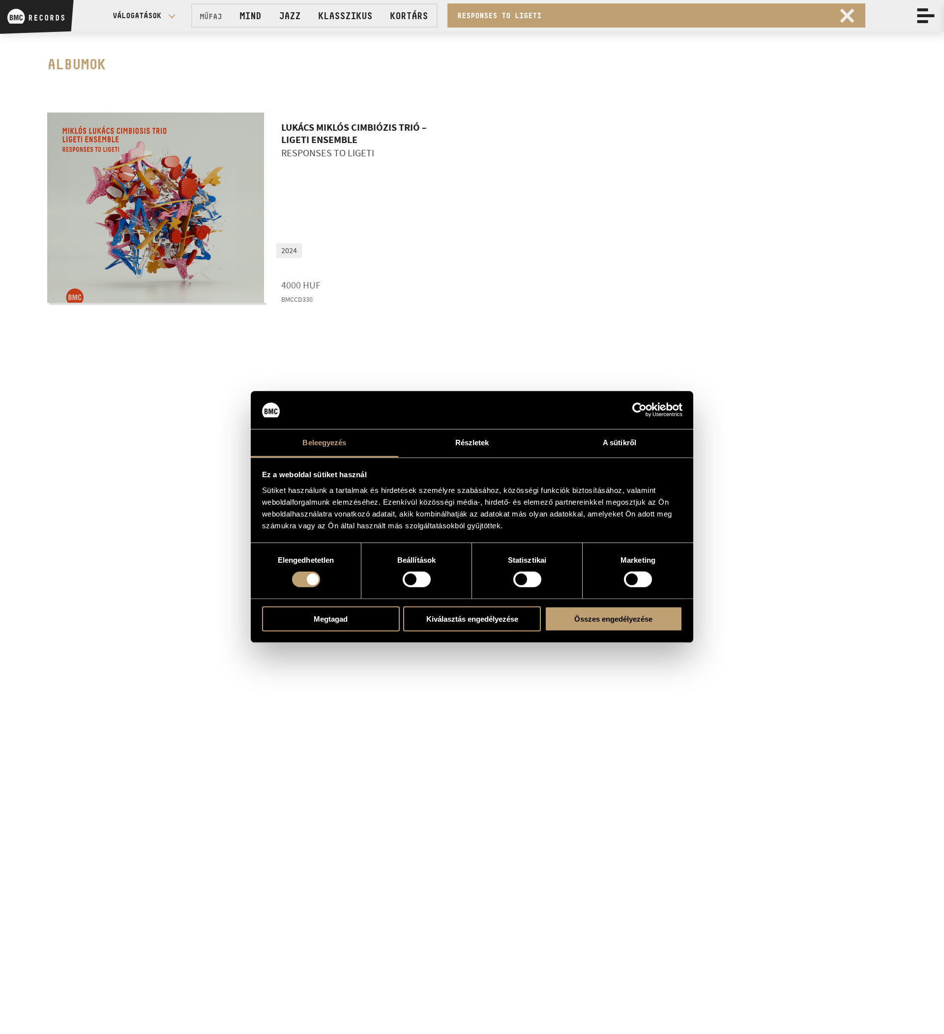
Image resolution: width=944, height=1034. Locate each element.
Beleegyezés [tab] (324, 442)
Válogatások (137, 15)
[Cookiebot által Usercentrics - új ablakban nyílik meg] (639, 409)
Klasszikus (345, 16)
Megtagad (331, 618)
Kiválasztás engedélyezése (472, 618)
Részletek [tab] (472, 442)
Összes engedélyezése (613, 618)
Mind (250, 16)
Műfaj (211, 16)
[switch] (417, 579)
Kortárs (409, 16)
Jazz (289, 16)
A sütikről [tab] (619, 442)
